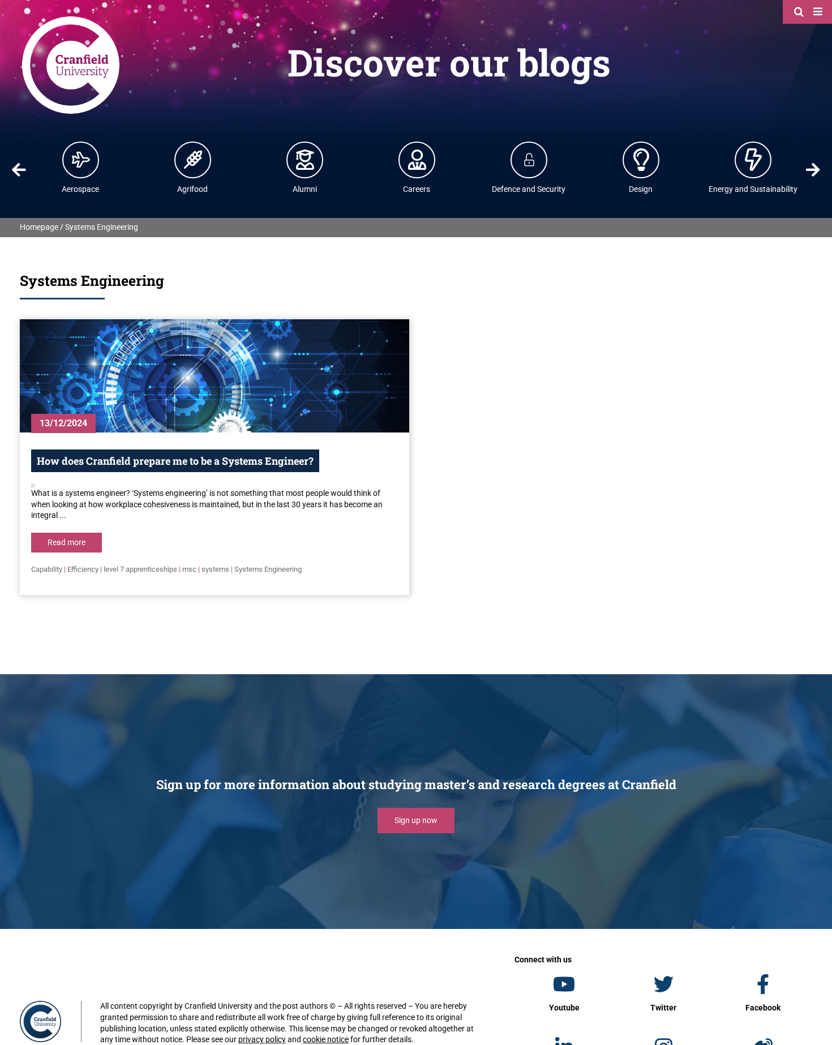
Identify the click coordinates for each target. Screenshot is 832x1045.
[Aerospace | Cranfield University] (81, 159)
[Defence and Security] (529, 159)
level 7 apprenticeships (140, 569)
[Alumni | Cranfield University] (305, 159)
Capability (46, 569)
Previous (18, 169)
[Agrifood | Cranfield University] (193, 159)
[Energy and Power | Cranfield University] (753, 159)
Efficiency (82, 569)
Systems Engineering (268, 569)
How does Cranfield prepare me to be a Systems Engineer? (175, 461)
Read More (66, 542)
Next (813, 169)
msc (189, 569)
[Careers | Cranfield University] (417, 159)
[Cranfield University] (71, 18)
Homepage (39, 227)
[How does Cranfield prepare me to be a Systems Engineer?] (214, 375)
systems (215, 569)
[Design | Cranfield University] (641, 159)
